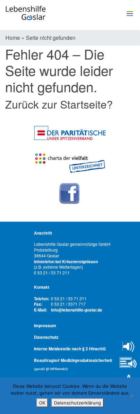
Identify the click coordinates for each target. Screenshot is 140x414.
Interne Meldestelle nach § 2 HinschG (70, 349)
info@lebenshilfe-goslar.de (76, 310)
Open (128, 346)
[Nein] (131, 396)
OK (42, 402)
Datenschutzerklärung (77, 402)
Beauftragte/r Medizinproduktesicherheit (73, 364)
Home (12, 38)
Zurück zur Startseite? (59, 104)
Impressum (45, 325)
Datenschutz (46, 337)
